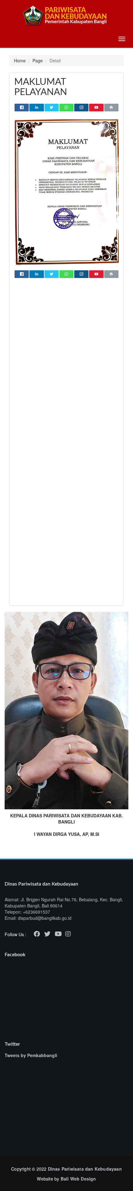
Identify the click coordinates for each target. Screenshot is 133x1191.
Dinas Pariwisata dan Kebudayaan (85, 1169)
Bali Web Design (78, 1179)
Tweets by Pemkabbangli (31, 1055)
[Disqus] (66, 363)
